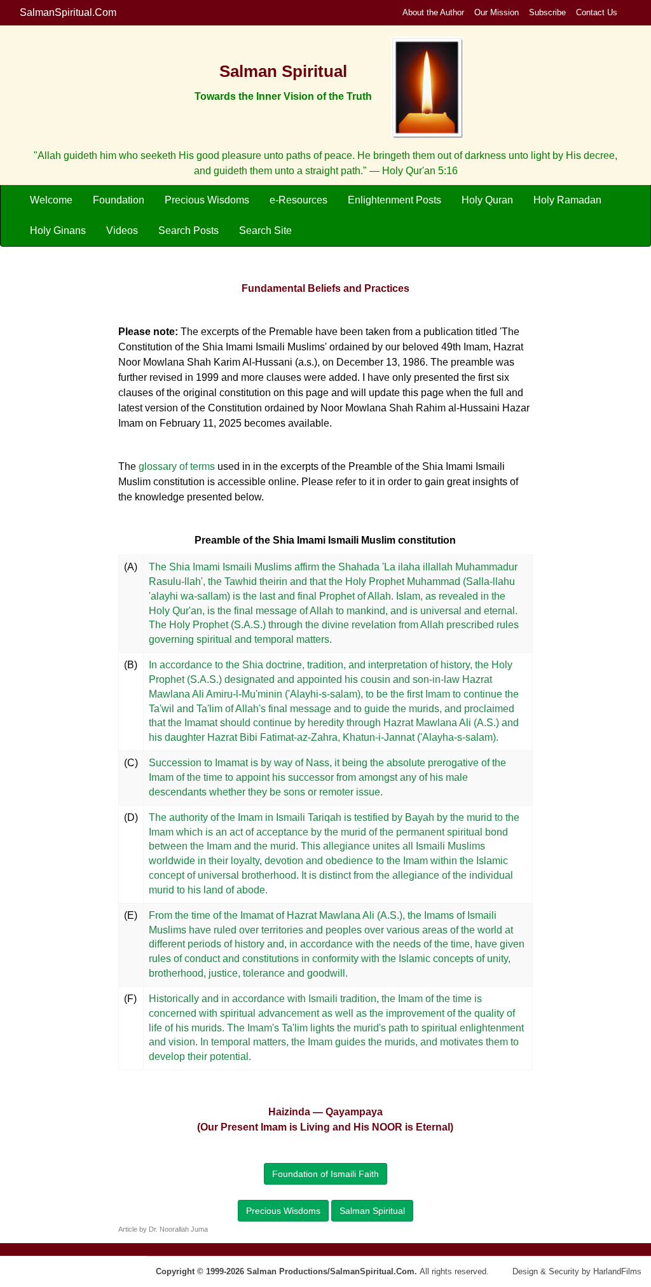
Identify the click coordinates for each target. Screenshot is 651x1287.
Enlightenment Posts (394, 200)
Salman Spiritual (372, 1211)
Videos (122, 230)
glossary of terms (177, 466)
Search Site (265, 230)
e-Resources (298, 200)
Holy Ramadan (567, 200)
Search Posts (188, 230)
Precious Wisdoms (207, 200)
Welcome (51, 200)
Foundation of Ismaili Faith (325, 1174)
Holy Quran (487, 200)
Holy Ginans (58, 230)
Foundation (118, 200)
